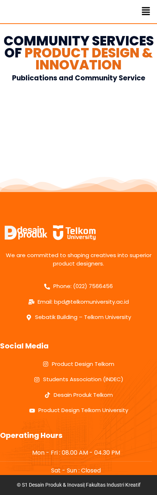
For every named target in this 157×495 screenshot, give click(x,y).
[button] (146, 12)
